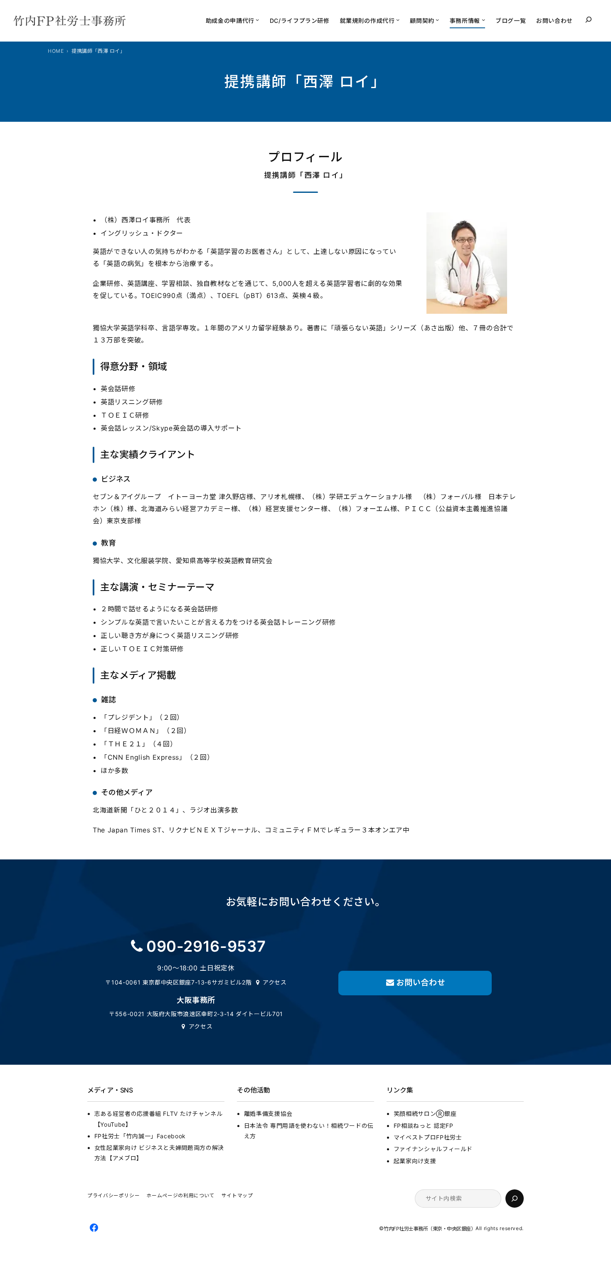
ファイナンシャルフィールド (433, 1148)
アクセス (275, 982)
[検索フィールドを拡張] (588, 19)
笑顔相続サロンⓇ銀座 (425, 1113)
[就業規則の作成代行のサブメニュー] (397, 19)
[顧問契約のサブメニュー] (437, 19)
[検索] (514, 1198)
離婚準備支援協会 (268, 1113)
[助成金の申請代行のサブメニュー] (257, 19)
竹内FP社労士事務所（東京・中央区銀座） (429, 1229)
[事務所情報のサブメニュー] (483, 19)
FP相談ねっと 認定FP (423, 1125)
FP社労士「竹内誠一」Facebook (140, 1136)
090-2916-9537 (206, 946)
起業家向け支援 (415, 1160)
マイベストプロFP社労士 (428, 1137)
